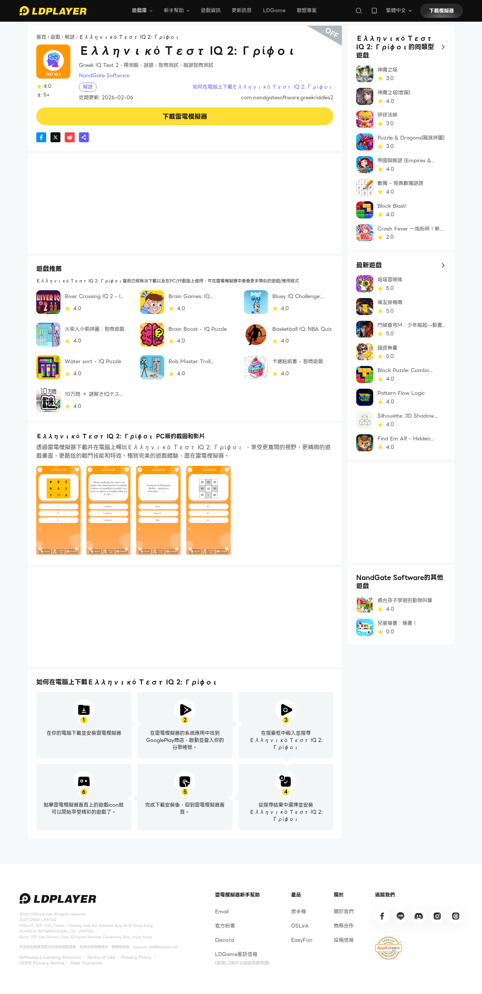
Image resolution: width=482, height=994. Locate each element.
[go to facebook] (382, 916)
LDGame (274, 10)
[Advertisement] (185, 203)
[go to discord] (419, 916)
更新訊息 (242, 10)
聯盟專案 (307, 10)
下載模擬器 (441, 11)
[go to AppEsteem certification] (388, 948)
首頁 (41, 37)
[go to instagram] (437, 916)
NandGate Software (104, 76)
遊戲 (55, 37)
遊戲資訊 (211, 10)
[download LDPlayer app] (374, 10)
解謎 (70, 37)
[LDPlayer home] (53, 11)
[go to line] (400, 916)
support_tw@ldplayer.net (155, 947)
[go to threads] (456, 916)
